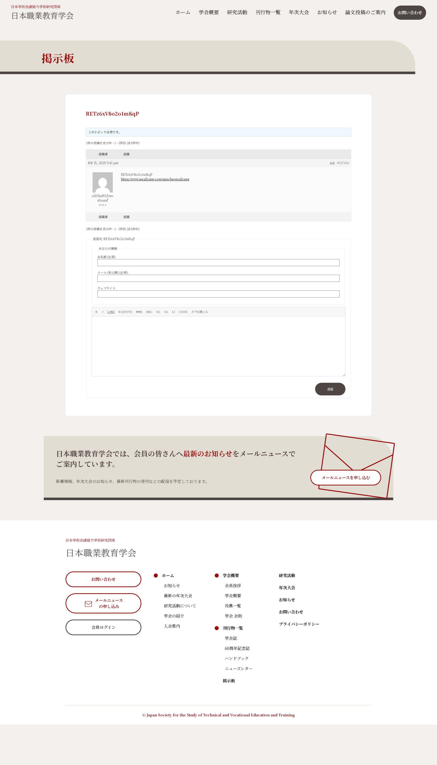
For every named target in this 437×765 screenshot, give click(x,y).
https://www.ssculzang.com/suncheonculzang (155, 179)
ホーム (183, 12)
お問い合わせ (291, 612)
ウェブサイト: (106, 288)
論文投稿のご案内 (365, 12)
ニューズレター (239, 668)
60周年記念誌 (237, 648)
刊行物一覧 (268, 12)
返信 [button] (332, 163)
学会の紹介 (174, 616)
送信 (330, 389)
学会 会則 (233, 616)
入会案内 (172, 626)
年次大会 (299, 12)
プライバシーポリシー (299, 624)
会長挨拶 (233, 585)
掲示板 (229, 681)
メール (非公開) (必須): (112, 272)
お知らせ (327, 12)
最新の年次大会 (178, 596)
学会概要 (209, 12)
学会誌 (231, 638)
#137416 (343, 163)
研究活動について (180, 606)
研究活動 (237, 12)
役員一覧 (233, 606)
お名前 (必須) (106, 256)
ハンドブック (237, 658)
